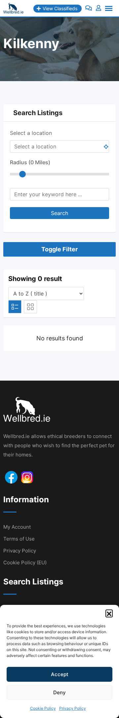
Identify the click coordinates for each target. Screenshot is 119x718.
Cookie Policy (43, 708)
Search (59, 213)
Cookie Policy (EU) (25, 562)
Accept (59, 674)
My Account (17, 527)
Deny (59, 692)
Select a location (31, 133)
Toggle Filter (59, 249)
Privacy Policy (72, 708)
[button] (109, 613)
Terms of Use (19, 539)
